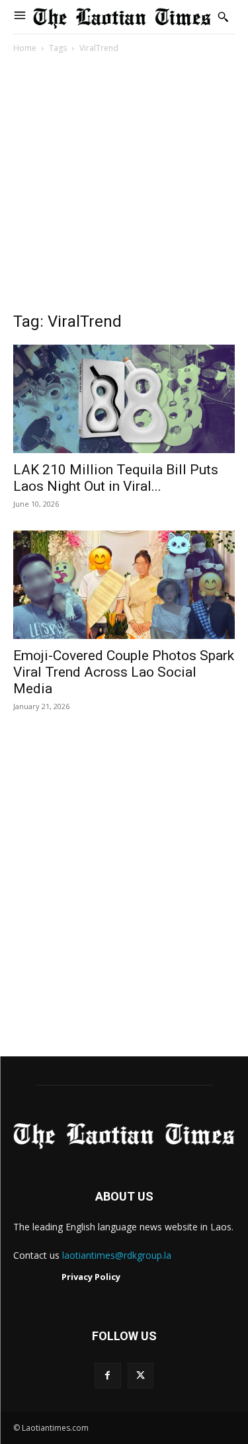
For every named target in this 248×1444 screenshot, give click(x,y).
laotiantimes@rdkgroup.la (116, 1255)
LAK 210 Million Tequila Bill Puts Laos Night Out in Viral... (115, 478)
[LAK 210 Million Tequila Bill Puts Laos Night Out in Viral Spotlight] (124, 399)
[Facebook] (107, 1375)
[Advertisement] (124, 186)
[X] (140, 1375)
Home (24, 48)
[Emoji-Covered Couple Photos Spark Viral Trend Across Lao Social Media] (124, 585)
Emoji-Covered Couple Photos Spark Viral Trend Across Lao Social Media (123, 672)
